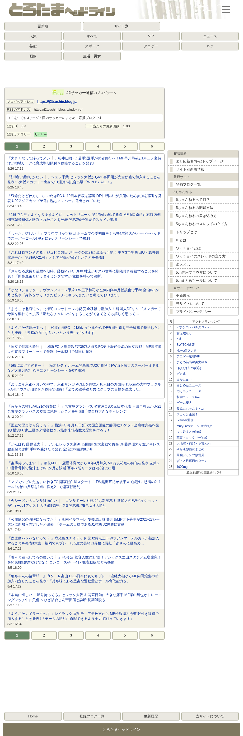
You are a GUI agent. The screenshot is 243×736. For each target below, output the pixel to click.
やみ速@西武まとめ (190, 449)
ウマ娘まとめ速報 (189, 432)
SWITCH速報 (186, 344)
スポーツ (92, 46)
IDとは (181, 240)
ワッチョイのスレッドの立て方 (201, 256)
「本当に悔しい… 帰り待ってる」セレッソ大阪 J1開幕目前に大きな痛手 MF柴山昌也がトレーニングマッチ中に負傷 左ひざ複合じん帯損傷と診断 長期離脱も (84, 597)
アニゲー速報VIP (188, 356)
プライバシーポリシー (193, 312)
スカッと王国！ (187, 414)
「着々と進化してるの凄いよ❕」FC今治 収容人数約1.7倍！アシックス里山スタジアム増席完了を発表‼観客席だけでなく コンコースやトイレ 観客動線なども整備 (84, 559)
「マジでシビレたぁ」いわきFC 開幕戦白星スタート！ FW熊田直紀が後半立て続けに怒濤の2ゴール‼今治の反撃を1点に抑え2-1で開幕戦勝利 (83, 484)
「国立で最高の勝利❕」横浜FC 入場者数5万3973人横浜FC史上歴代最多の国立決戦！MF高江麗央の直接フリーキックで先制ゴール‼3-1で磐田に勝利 (84, 349)
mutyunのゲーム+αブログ (194, 426)
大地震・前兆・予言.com (194, 443)
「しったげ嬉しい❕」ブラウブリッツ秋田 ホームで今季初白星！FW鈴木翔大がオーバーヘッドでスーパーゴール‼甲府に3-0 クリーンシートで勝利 (84, 235)
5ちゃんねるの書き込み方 (196, 216)
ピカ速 (181, 373)
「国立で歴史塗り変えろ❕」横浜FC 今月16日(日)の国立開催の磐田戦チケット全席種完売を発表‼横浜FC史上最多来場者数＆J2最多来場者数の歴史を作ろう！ (83, 427)
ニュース (210, 36)
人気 (33, 36)
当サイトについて (190, 303)
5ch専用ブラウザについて (196, 272)
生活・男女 (92, 56)
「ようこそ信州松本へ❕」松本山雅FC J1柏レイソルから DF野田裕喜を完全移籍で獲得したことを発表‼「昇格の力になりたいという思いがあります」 (84, 330)
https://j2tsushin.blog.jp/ (57, 101)
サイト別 (121, 26)
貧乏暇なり (184, 333)
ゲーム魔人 (184, 403)
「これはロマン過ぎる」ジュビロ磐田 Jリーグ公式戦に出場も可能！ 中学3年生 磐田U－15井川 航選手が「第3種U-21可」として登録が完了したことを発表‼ (83, 254)
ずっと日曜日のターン (192, 461)
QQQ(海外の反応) (189, 368)
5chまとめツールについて (196, 280)
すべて (92, 36)
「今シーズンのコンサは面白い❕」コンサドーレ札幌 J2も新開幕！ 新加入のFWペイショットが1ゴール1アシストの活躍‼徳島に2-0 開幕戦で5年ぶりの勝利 (82, 503)
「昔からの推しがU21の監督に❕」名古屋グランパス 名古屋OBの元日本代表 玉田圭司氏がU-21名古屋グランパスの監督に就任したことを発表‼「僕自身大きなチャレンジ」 (84, 408)
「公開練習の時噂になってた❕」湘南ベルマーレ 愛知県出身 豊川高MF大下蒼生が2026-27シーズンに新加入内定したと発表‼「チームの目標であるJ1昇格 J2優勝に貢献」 (83, 521)
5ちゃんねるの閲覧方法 (194, 208)
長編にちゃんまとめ (190, 408)
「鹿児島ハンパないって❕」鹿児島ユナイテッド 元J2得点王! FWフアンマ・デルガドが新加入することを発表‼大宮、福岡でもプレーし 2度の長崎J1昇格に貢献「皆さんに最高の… (83, 540)
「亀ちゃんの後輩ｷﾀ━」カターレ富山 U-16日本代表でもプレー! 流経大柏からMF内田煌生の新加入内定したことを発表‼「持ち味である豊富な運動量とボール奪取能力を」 (83, 578)
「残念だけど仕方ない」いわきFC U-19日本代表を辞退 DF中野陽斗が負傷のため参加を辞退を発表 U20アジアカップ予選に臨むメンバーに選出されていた (84, 198)
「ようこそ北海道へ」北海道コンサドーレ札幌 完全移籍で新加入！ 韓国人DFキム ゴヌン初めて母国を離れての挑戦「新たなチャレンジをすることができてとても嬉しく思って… (84, 311)
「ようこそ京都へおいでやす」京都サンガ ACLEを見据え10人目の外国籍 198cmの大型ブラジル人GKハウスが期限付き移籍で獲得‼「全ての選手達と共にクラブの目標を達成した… (84, 386)
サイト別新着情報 (190, 169)
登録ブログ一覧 (188, 184)
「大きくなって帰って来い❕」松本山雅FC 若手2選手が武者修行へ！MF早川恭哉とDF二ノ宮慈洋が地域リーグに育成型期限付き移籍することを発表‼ (84, 160)
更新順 (42, 26)
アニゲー (151, 46)
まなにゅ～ (184, 379)
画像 (33, 56)
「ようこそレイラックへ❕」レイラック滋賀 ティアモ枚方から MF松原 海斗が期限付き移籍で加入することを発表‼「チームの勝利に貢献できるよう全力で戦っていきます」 (83, 616)
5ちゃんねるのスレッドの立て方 (202, 224)
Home (33, 716)
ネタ (210, 46)
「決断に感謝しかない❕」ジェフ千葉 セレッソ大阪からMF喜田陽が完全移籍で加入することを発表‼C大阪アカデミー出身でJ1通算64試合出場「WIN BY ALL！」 (83, 179)
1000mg (182, 467)
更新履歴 (183, 295)
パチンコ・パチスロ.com (194, 327)
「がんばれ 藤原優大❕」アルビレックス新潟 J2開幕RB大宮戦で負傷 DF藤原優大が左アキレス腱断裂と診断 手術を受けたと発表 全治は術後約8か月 (83, 446)
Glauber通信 (185, 420)
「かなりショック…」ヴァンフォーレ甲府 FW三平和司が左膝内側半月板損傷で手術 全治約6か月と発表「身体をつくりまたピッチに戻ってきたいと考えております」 (83, 292)
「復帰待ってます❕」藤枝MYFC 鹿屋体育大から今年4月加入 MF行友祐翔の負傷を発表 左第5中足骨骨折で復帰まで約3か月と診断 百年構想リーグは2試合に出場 (83, 465)
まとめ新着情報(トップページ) (200, 161)
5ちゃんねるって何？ (193, 200)
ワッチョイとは (188, 248)
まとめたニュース (189, 385)
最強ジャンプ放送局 (190, 455)
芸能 (33, 46)
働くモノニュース (189, 391)
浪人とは (183, 264)
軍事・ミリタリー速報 (192, 438)
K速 (179, 339)
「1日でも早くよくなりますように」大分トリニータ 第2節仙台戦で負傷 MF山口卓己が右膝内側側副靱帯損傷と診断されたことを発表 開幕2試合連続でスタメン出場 (84, 217)
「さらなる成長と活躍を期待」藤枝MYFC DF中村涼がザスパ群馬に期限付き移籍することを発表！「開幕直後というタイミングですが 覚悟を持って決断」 (83, 273)
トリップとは (186, 232)
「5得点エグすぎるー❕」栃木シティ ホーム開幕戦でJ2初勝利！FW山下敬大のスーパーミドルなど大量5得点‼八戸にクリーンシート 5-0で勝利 (83, 367)
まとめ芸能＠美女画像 (192, 362)
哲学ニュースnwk (189, 397)
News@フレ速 (186, 350)
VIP (151, 36)
